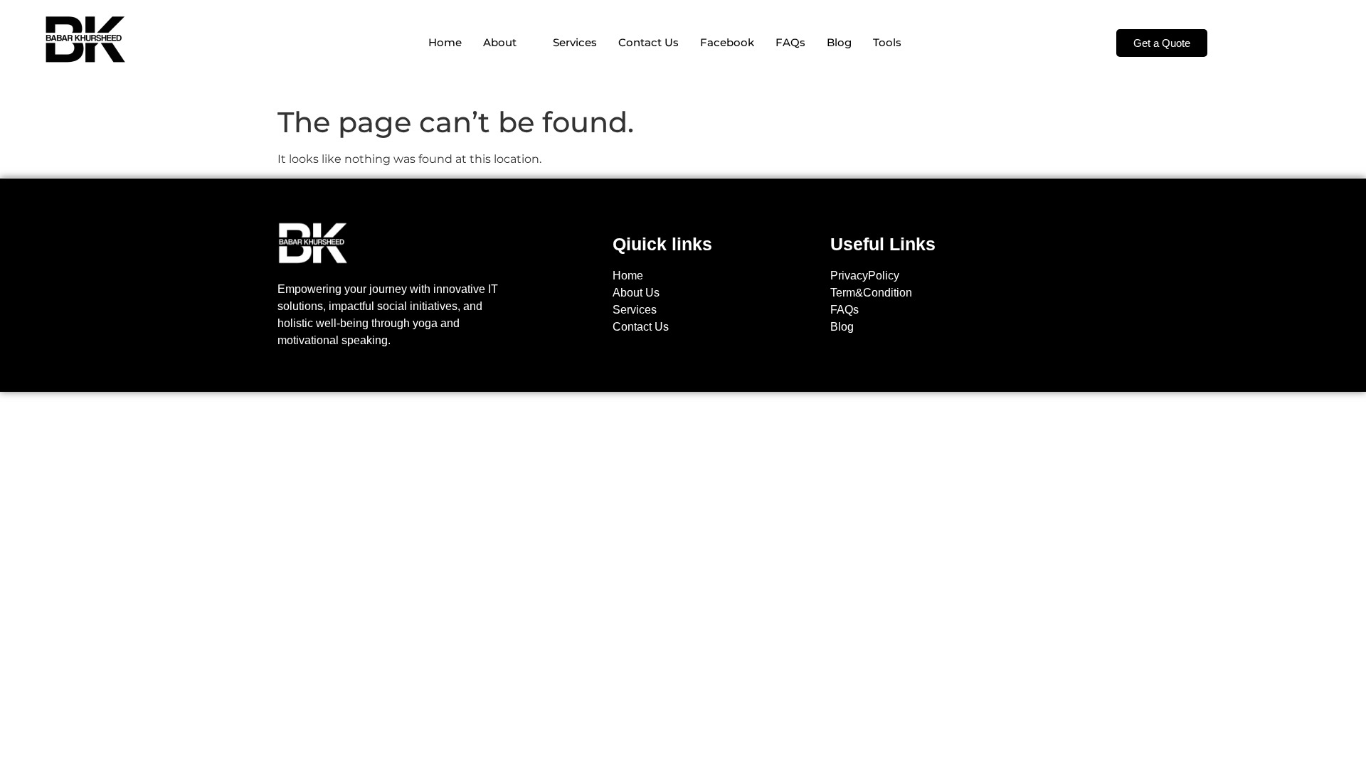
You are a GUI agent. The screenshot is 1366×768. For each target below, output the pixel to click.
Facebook (727, 42)
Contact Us (648, 42)
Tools (887, 42)
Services (575, 42)
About (500, 42)
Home (445, 42)
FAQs (790, 42)
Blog (839, 42)
